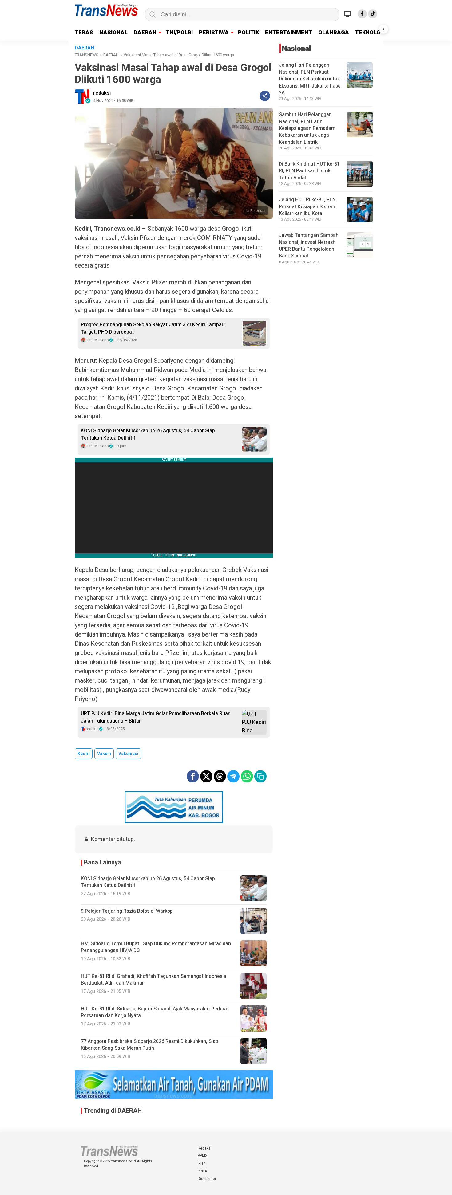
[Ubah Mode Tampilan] (348, 13)
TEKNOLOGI (370, 33)
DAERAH (145, 33)
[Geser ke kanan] (383, 29)
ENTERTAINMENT (288, 33)
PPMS (202, 1155)
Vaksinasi (128, 753)
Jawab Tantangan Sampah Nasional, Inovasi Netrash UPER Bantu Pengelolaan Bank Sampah (309, 246)
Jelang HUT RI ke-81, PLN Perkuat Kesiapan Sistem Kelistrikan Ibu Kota (307, 206)
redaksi (102, 93)
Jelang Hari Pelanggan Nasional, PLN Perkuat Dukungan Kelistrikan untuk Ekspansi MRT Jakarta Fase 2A (310, 79)
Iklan (202, 1163)
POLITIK (248, 33)
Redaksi (205, 1148)
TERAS (84, 33)
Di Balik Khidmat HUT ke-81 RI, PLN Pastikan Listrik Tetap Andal (309, 171)
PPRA (202, 1171)
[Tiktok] (372, 13)
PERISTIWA (214, 33)
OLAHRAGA (333, 33)
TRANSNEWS (86, 55)
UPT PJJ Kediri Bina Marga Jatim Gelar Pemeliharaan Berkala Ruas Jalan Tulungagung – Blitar (155, 717)
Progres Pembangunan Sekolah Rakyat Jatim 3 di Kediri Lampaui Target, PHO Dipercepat (153, 328)
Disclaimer (207, 1178)
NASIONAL (113, 33)
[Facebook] (362, 13)
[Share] (265, 96)
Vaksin (104, 753)
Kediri (83, 753)
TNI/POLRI (179, 33)
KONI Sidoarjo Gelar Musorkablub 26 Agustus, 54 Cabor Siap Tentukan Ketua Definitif (148, 434)
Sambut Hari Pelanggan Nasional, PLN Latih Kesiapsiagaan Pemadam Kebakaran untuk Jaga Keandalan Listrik (307, 128)
